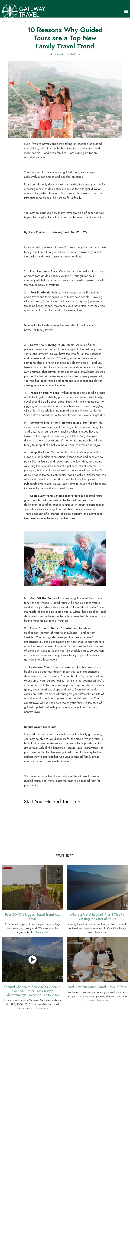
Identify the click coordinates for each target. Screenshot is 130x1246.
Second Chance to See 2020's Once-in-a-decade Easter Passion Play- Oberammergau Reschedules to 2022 (33, 990)
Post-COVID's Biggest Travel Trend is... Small (32, 916)
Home (4, 21)
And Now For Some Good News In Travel (97, 986)
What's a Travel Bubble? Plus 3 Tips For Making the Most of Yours (98, 916)
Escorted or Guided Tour (66, 54)
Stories (15, 21)
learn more (42, 932)
